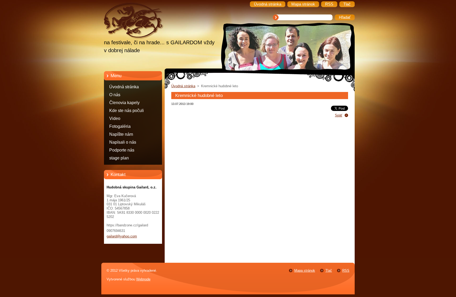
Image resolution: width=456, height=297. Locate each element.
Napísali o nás (122, 142)
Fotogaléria (120, 126)
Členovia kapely (124, 102)
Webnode (143, 279)
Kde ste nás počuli (126, 110)
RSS (345, 270)
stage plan (119, 158)
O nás (114, 94)
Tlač (328, 270)
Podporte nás (121, 150)
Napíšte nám (121, 134)
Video (114, 118)
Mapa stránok (304, 270)
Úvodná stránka (124, 87)
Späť (338, 115)
